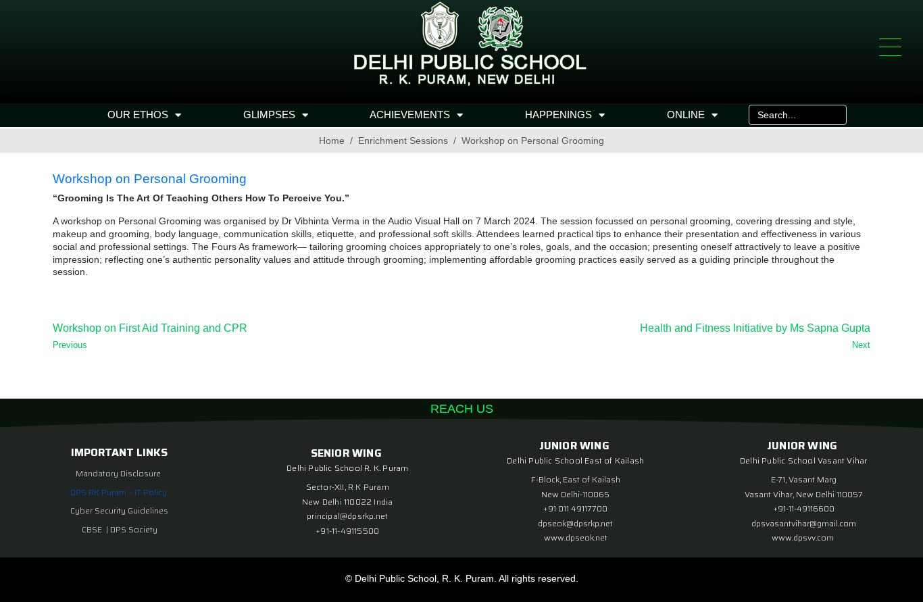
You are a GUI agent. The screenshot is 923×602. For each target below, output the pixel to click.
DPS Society (133, 529)
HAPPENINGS (558, 114)
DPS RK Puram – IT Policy (118, 492)
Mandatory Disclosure (118, 473)
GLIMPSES (269, 114)
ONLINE (686, 114)
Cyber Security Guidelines (119, 510)
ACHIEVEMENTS (410, 114)
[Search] (833, 114)
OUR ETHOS (137, 114)
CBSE (93, 529)
